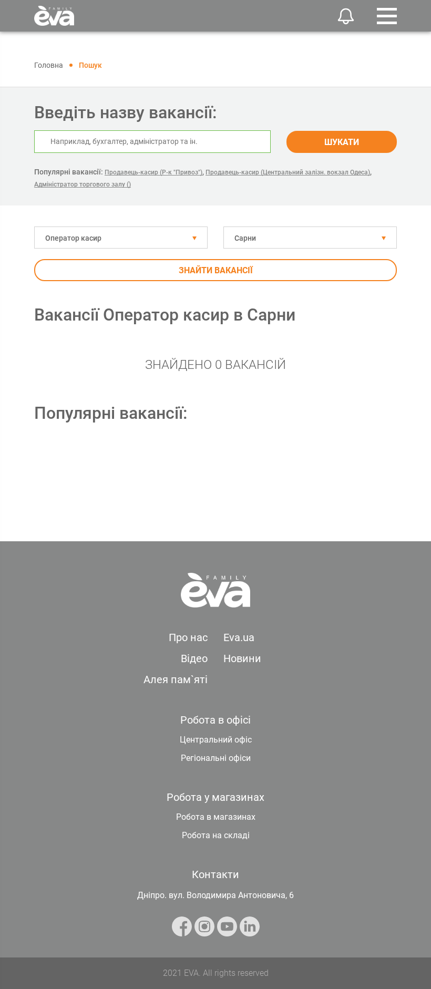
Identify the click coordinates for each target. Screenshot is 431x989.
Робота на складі (216, 835)
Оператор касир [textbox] (73, 238)
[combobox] (121, 237)
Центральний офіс (216, 740)
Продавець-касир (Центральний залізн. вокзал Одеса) (288, 172)
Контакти (215, 874)
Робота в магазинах (215, 817)
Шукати (341, 142)
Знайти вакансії (216, 270)
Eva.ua (238, 637)
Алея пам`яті (175, 679)
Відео (194, 658)
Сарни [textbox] (245, 238)
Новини (242, 658)
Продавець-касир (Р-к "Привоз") (153, 172)
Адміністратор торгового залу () (82, 184)
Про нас (188, 637)
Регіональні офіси (216, 758)
